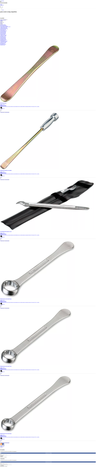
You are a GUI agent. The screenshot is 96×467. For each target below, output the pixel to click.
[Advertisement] (48, 15)
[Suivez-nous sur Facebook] (3, 444)
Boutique (1, 23)
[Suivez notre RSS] (1, 444)
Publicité (1, 446)
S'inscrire (6, 466)
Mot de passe (1, 455)
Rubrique (1, 20)
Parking (1, 4)
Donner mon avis (2, 112)
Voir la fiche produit (7, 112)
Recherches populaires (3, 24)
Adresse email (2, 463)
